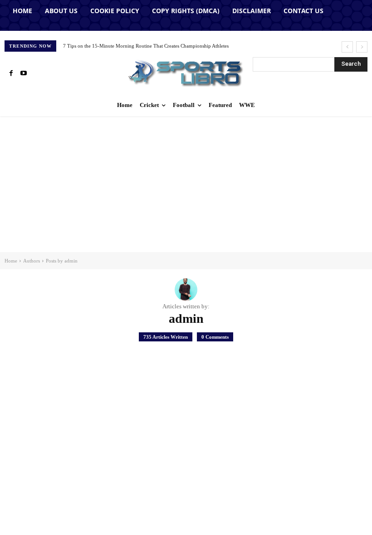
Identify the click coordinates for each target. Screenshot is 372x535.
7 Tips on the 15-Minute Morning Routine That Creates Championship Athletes (146, 46)
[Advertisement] (186, 184)
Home (11, 260)
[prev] (347, 47)
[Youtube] (23, 73)
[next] (361, 47)
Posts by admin (62, 260)
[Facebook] (11, 73)
